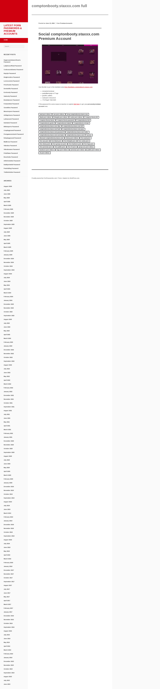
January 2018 (8, 566)
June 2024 (7, 281)
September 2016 (9, 627)
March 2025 (7, 247)
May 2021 (7, 422)
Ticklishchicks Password (12, 172)
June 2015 (7, 684)
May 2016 (7, 642)
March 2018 (7, 559)
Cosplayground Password (12, 130)
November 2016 (9, 619)
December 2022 (9, 350)
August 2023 (8, 319)
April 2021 (7, 426)
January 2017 (8, 612)
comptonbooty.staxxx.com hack (50, 129)
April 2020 (7, 471)
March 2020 (7, 475)
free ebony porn (45, 144)
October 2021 (8, 403)
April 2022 (7, 380)
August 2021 (8, 410)
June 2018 (7, 547)
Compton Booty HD (91, 117)
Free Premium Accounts (64, 23)
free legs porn (89, 144)
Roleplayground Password (12, 138)
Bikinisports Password (11, 126)
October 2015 (8, 669)
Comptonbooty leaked (64, 123)
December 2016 (9, 616)
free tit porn (72, 147)
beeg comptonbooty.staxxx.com (77, 114)
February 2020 (8, 479)
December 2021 (9, 395)
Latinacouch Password (11, 119)
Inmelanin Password (10, 123)
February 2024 (8, 296)
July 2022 (7, 369)
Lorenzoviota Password (11, 81)
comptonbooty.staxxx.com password (52, 132)
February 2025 (8, 251)
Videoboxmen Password (12, 149)
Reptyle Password (10, 73)
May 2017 (7, 597)
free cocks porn (83, 141)
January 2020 (8, 483)
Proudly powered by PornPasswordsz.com (44, 178)
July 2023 (7, 323)
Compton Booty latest (47, 120)
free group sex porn (59, 144)
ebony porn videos (72, 138)
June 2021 (7, 418)
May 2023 (7, 331)
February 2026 (8, 209)
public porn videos (93, 150)
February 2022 (8, 388)
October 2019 (8, 494)
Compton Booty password (65, 120)
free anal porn (85, 138)
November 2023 (9, 308)
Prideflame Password (11, 153)
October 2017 (8, 578)
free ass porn (44, 141)
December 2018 (9, 524)
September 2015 (9, 673)
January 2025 (8, 255)
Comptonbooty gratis (47, 123)
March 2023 (7, 338)
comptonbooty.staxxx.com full (73, 126)
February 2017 (8, 608)
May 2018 (7, 551)
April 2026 (7, 201)
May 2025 (7, 239)
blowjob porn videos (61, 117)
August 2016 (8, 631)
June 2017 (7, 593)
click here (77, 104)
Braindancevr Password (11, 100)
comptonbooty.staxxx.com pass (73, 129)
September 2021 (9, 407)
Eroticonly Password (10, 92)
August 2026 (8, 186)
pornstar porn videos (78, 150)
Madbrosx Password (10, 142)
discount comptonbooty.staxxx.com (51, 138)
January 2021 (8, 437)
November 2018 (9, 528)
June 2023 (7, 327)
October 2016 (8, 623)
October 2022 (8, 357)
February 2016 (8, 654)
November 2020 (9, 445)
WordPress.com (74, 178)
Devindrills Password (11, 88)
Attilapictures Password (12, 115)
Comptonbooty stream (81, 123)
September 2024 (9, 270)
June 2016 (7, 638)
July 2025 (7, 232)
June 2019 (7, 509)
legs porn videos (62, 150)
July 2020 (7, 460)
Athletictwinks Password (12, 161)
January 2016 (8, 657)
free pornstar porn (46, 147)
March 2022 (7, 384)
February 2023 (8, 342)
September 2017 (9, 581)
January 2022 (8, 391)
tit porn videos (44, 153)
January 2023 (8, 346)
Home (6, 40)
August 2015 (8, 676)
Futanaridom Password (11, 104)
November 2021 (9, 399)
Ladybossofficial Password (12, 66)
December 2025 (9, 213)
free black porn (56, 141)
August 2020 (8, 456)
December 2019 (9, 486)
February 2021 (8, 433)
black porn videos (45, 117)
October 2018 (8, 532)
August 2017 (8, 585)
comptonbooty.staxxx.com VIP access (79, 135)
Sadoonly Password (10, 96)
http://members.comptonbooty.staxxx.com (78, 87)
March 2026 (7, 205)
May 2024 (7, 285)
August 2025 (8, 228)
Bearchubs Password (11, 157)
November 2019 (9, 490)
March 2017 (7, 604)
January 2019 (8, 521)
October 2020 (8, 448)
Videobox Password (10, 145)
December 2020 (9, 441)
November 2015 (9, 665)
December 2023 (9, 304)
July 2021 (7, 414)
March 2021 (7, 429)
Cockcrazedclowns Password (13, 69)
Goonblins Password (11, 107)
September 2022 (9, 361)
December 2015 (9, 661)
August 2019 (8, 502)
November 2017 (9, 574)
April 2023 (7, 334)
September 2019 (9, 498)
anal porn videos (45, 114)
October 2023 (8, 312)
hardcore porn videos (47, 150)
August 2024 (8, 274)
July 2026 (7, 190)
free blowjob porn (70, 141)
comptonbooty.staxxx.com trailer (77, 132)
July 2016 (7, 635)
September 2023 (9, 315)
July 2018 (7, 543)
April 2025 (7, 243)
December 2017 (9, 570)
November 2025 (9, 217)
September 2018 (9, 536)
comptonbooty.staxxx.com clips (50, 126)
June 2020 (7, 464)
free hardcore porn (75, 144)
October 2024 (8, 266)
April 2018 (7, 555)
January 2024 (8, 300)
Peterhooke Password (11, 85)
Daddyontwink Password (12, 164)
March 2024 (7, 293)
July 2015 (7, 680)
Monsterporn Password (11, 111)
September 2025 (9, 224)
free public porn (60, 147)
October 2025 (8, 220)
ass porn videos (58, 114)
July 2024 (7, 277)
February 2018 (8, 562)
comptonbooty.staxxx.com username (52, 135)
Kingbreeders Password (12, 77)
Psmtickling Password (11, 168)
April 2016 (7, 646)
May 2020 (7, 467)
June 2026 (7, 194)
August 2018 (8, 540)
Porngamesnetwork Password (14, 134)
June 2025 (7, 236)
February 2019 (8, 517)
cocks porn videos (76, 117)
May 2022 (7, 376)
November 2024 (9, 262)
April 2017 (7, 600)
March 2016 (7, 650)
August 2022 (8, 365)
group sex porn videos (86, 147)
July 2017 (7, 589)
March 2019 (7, 513)
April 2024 (7, 289)
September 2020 (9, 452)
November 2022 (9, 353)
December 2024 (9, 258)
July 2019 (7, 505)
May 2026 (7, 198)
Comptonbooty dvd (83, 120)
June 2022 (7, 372)
